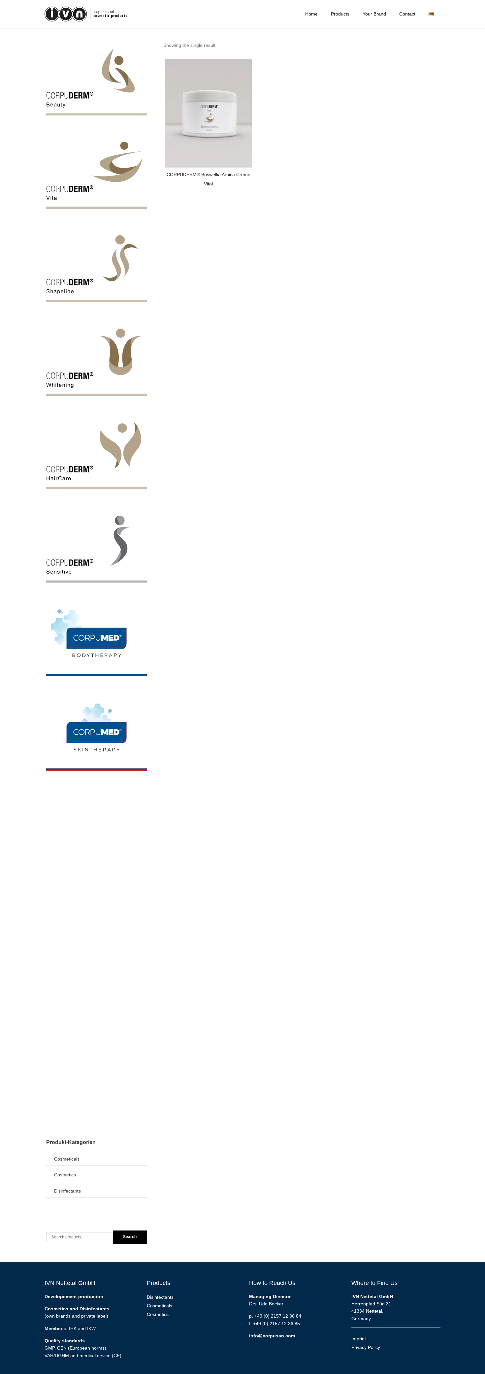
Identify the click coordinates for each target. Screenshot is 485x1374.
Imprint (358, 1338)
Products (340, 13)
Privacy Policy (365, 1347)
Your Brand (374, 13)
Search (130, 1236)
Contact (407, 13)
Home (311, 13)
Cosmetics (65, 1174)
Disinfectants (67, 1191)
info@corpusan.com (272, 1335)
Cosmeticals (67, 1159)
